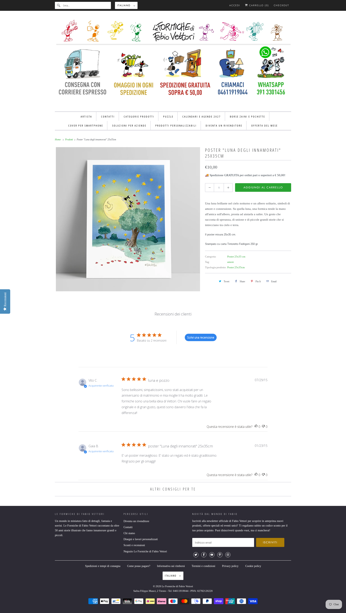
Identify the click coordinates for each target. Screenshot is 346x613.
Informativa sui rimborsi (171, 566)
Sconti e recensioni (134, 545)
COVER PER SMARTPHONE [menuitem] (85, 125)
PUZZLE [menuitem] (168, 116)
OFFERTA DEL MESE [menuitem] (264, 125)
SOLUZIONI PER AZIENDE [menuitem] (129, 125)
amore (230, 261)
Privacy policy (230, 566)
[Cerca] (59, 5)
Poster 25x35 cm (236, 256)
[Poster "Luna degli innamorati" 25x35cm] (128, 219)
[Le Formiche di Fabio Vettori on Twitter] (195, 554)
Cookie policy (253, 566)
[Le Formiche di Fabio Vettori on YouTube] (211, 554)
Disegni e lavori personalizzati (141, 539)
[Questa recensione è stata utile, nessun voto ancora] (256, 427)
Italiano (124, 5)
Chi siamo (129, 533)
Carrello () (258, 5)
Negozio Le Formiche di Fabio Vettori (145, 551)
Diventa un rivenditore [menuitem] (224, 125)
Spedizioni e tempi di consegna (102, 566)
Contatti (128, 527)
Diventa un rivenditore (136, 521)
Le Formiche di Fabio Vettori (177, 586)
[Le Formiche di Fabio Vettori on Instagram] (227, 554)
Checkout (281, 5)
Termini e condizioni (203, 566)
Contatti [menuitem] (108, 116)
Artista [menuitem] (86, 116)
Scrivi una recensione (200, 337)
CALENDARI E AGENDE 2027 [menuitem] (201, 116)
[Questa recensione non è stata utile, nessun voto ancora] (263, 427)
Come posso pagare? (138, 566)
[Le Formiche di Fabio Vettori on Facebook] (203, 554)
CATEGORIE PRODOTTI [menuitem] (139, 116)
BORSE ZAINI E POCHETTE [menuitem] (247, 116)
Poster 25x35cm (236, 267)
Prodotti (69, 139)
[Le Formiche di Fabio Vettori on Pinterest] (219, 554)
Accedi (234, 5)
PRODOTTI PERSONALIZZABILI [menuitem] (176, 125)
